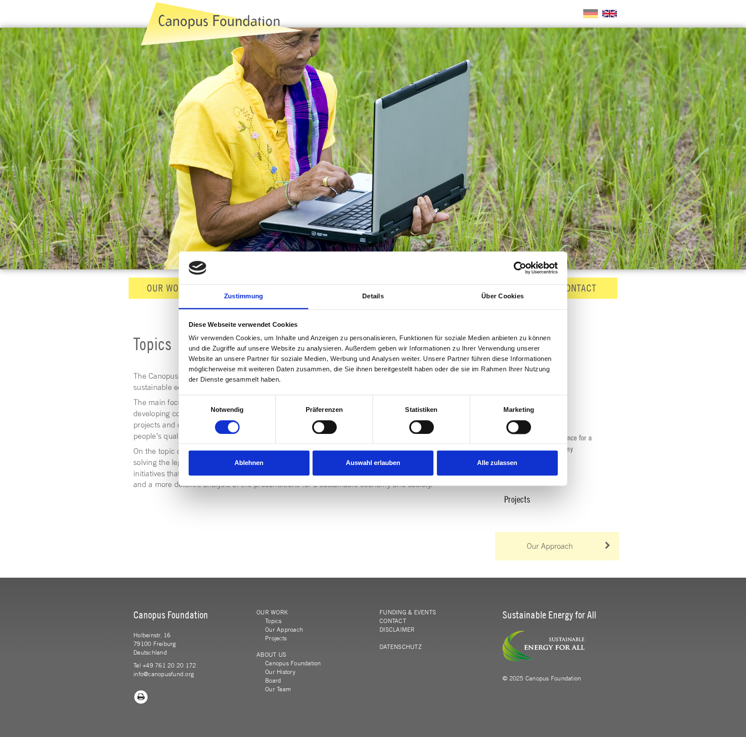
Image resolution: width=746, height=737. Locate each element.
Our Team (278, 689)
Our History (280, 672)
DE (590, 13)
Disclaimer (397, 629)
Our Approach (550, 545)
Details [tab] (373, 296)
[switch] (324, 427)
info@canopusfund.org (163, 674)
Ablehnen (248, 463)
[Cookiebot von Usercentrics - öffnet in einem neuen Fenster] (520, 267)
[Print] (141, 696)
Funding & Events (407, 612)
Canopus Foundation (293, 663)
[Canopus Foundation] (221, 23)
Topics (273, 621)
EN (609, 13)
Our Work (168, 288)
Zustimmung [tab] (243, 296)
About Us (271, 654)
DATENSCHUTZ (400, 647)
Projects (517, 499)
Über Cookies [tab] (502, 296)
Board (273, 680)
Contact (578, 288)
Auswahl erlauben (373, 463)
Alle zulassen (497, 463)
